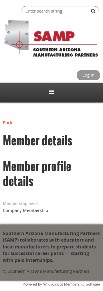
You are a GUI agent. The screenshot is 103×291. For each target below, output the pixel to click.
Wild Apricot (53, 284)
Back (7, 122)
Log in (88, 75)
